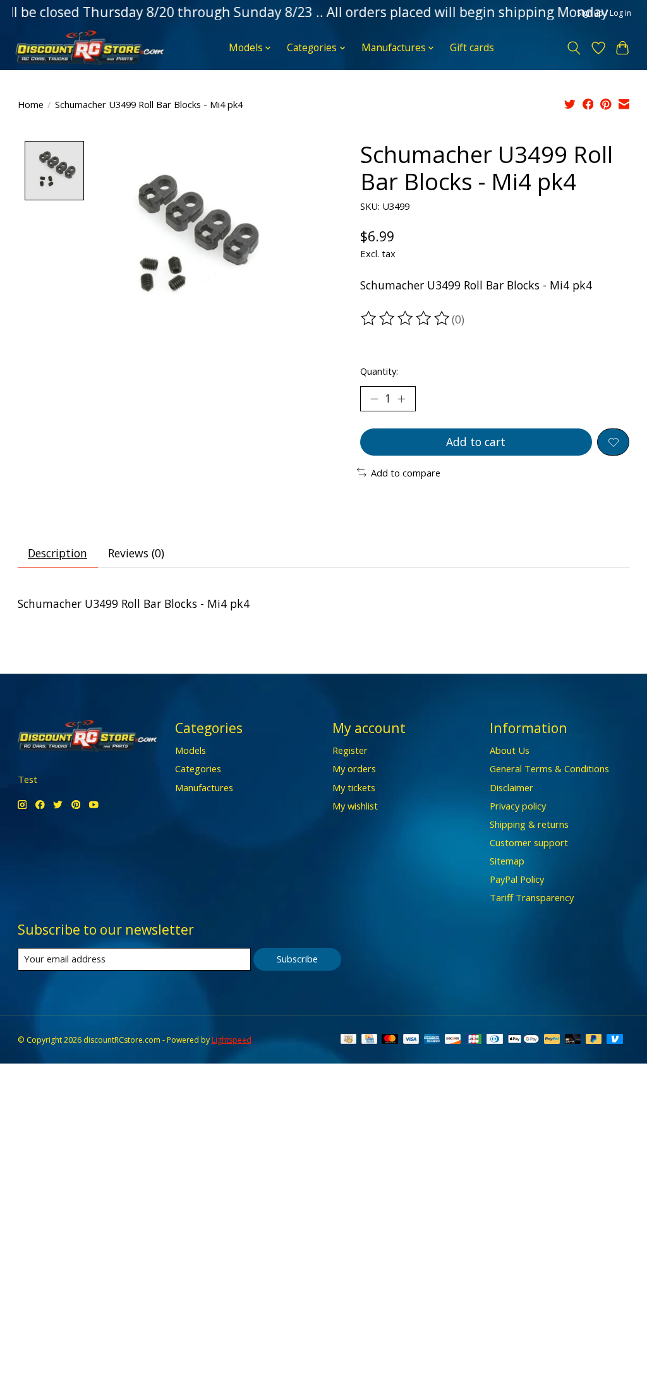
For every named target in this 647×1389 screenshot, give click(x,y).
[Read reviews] (406, 318)
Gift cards (472, 47)
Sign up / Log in (604, 13)
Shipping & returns (529, 824)
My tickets (353, 787)
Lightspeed (231, 1039)
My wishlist (355, 805)
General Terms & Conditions (549, 768)
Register (350, 750)
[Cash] (348, 1040)
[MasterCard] (390, 1040)
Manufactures (204, 787)
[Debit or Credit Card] (573, 1040)
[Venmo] (615, 1040)
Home (31, 104)
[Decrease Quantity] (374, 399)
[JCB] (474, 1040)
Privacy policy (518, 805)
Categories (198, 768)
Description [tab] (57, 553)
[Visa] (411, 1040)
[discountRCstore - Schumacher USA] (89, 47)
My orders (354, 768)
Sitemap (507, 860)
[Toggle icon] (573, 48)
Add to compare (405, 472)
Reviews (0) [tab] (136, 553)
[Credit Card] (369, 1040)
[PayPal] (552, 1040)
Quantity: (379, 371)
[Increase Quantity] (401, 399)
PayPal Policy (517, 879)
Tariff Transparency (532, 897)
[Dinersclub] (495, 1040)
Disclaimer (511, 787)
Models (190, 750)
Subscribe (297, 958)
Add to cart (475, 441)
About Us (509, 750)
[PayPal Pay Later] (594, 1040)
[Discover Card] (453, 1040)
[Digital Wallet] (523, 1040)
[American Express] (432, 1040)
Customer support (529, 842)
